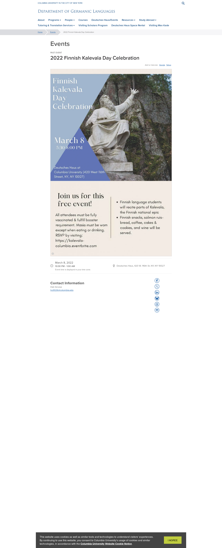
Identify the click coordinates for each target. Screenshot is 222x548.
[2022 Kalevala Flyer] (111, 162)
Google (162, 65)
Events (53, 32)
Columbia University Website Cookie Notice (106, 543)
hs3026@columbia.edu (61, 290)
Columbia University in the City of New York (60, 3)
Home (40, 32)
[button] (157, 280)
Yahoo (168, 65)
